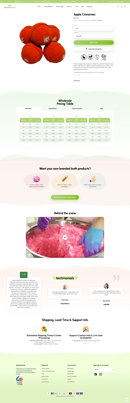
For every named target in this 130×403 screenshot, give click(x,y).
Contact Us (86, 343)
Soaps (69, 379)
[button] (48, 6)
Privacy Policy (45, 381)
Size (75, 25)
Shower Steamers (72, 376)
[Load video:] (65, 237)
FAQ (43, 373)
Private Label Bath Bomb (48, 371)
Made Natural (62, 396)
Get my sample (45, 368)
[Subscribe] (112, 370)
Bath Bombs (71, 371)
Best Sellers (71, 368)
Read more (77, 80)
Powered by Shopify (70, 396)
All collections (71, 381)
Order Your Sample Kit (95, 49)
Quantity (76, 32)
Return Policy (45, 376)
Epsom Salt (70, 373)
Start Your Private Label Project (65, 197)
